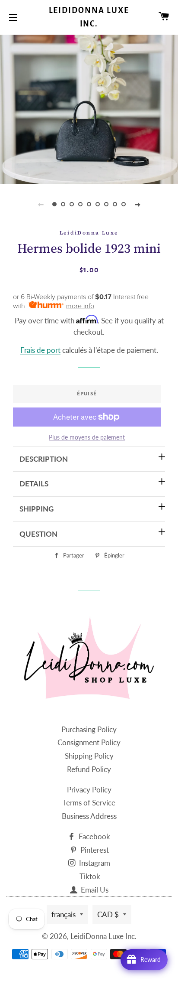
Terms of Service (89, 802)
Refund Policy (89, 769)
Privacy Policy (89, 789)
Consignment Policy (89, 742)
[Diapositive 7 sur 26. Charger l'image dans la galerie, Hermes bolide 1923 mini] (106, 204)
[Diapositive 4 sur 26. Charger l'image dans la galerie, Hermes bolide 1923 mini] (80, 204)
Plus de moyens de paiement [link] (87, 437)
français (63, 914)
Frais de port (40, 350)
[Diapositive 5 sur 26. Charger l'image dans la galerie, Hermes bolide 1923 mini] (89, 204)
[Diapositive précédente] (40, 204)
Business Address (89, 816)
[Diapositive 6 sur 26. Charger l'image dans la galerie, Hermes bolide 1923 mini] (97, 204)
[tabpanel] (89, 108)
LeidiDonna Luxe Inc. (89, 17)
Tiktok (89, 876)
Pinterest (94, 849)
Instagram (93, 862)
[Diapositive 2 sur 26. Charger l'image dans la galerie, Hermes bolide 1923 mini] (63, 204)
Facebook (93, 836)
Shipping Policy (89, 755)
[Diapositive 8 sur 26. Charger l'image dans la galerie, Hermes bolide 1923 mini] (115, 204)
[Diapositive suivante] (137, 204)
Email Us (93, 889)
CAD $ (108, 914)
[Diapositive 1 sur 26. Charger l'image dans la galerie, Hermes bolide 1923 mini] (54, 204)
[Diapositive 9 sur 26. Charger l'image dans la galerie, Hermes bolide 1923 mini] (123, 204)
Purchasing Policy (89, 729)
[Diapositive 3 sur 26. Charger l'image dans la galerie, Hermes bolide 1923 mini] (71, 204)
